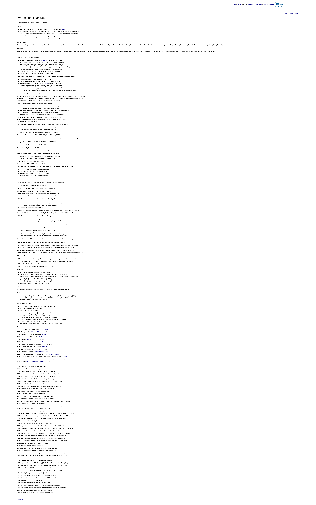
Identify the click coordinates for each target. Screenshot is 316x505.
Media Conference (44, 329)
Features (46, 57)
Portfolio (239, 4)
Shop (260, 4)
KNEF (37, 359)
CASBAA (45, 83)
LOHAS (38, 332)
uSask (63, 29)
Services (250, 4)
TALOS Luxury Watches (52, 354)
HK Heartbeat (43, 60)
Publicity (297, 13)
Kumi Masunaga (43, 341)
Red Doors (42, 336)
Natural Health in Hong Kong (40, 351)
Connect (256, 4)
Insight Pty (44, 346)
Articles (292, 13)
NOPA (31, 332)
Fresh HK (28, 339)
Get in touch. (20, 499)
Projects (286, 13)
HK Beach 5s (45, 334)
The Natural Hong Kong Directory (35, 361)
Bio (235, 4)
